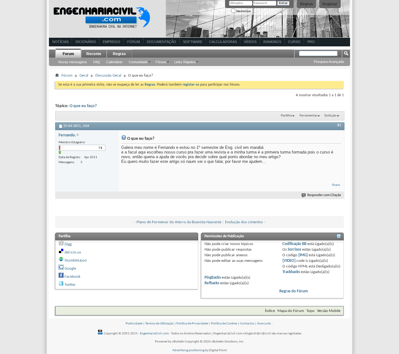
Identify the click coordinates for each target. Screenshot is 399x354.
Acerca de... (265, 323)
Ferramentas (308, 115)
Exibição (330, 115)
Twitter (70, 285)
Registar (330, 4)
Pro (311, 42)
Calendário (114, 62)
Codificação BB (294, 244)
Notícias (60, 42)
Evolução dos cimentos (244, 222)
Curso (294, 42)
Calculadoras (223, 42)
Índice (270, 311)
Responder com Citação (324, 195)
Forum (68, 54)
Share (336, 185)
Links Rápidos (185, 62)
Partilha (286, 115)
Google (70, 269)
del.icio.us (73, 252)
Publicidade (134, 323)
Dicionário (85, 42)
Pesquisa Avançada (329, 62)
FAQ (96, 62)
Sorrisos (294, 250)
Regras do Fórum (293, 291)
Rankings (272, 42)
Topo (310, 311)
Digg (68, 244)
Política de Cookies (224, 323)
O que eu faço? (83, 106)
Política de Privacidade (192, 323)
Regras (306, 4)
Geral (83, 75)
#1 (339, 125)
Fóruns (161, 62)
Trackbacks (291, 272)
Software (192, 42)
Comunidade (138, 62)
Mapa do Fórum (290, 311)
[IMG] (303, 255)
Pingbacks (212, 278)
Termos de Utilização (159, 323)
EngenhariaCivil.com (154, 333)
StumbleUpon (76, 260)
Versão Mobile (328, 311)
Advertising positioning (188, 350)
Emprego (111, 42)
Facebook (72, 277)
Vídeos (250, 42)
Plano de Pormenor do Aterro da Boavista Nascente (179, 222)
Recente (93, 54)
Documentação (161, 42)
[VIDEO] (289, 261)
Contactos (247, 323)
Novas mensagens (72, 62)
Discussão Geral (108, 75)
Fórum (133, 42)
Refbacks (211, 283)
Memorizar (243, 11)
